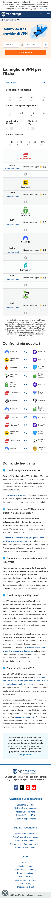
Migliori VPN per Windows (25, 808)
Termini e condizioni (25, 873)
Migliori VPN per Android (25, 819)
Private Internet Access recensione (25, 844)
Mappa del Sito (25, 876)
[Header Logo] (11, 14)
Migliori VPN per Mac (25, 812)
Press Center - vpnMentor (25, 880)
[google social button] (28, 787)
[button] (5, 892)
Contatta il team (26, 866)
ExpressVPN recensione (26, 833)
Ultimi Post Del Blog (25, 805)
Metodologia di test (25, 887)
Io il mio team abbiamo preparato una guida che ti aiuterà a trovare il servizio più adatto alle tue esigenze (25, 680)
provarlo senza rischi (17, 495)
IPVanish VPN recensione (25, 847)
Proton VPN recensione (25, 840)
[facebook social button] (16, 787)
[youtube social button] (34, 787)
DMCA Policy (26, 883)
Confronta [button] (24, 52)
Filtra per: (11, 82)
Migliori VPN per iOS (25, 815)
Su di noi (25, 862)
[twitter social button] (22, 787)
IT (41, 14)
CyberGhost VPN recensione (25, 837)
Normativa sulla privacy (25, 869)
